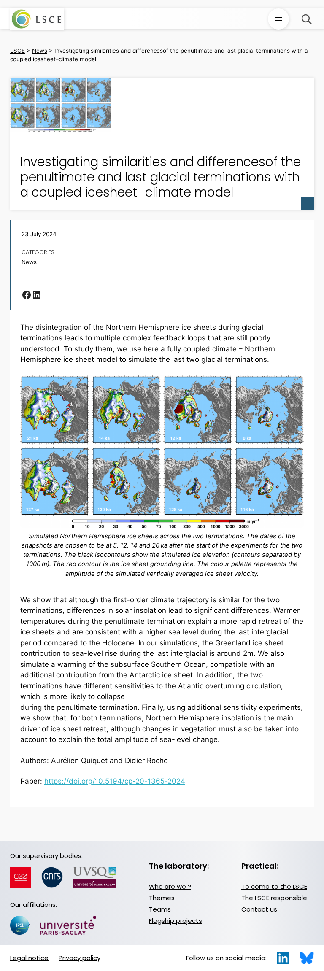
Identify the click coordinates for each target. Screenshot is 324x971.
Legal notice (29, 957)
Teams (160, 909)
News (29, 262)
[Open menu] (278, 19)
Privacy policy (79, 957)
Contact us (259, 909)
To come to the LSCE (274, 886)
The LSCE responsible (274, 897)
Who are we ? (170, 886)
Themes (162, 897)
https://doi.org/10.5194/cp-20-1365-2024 (114, 781)
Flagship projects (175, 920)
